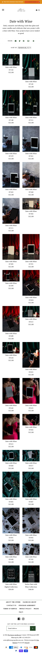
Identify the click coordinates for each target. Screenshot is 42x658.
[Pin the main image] (23, 41)
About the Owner (13, 602)
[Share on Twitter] (19, 41)
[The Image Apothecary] (21, 10)
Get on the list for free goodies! (21, 624)
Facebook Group (29, 602)
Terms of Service (10, 609)
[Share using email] (33, 41)
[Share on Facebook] (15, 41)
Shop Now (32, 2)
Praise (36, 609)
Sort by (14, 48)
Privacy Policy (25, 609)
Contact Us (11, 605)
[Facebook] (19, 619)
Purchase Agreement (27, 605)
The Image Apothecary (14, 635)
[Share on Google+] (28, 41)
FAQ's (21, 612)
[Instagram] (23, 619)
